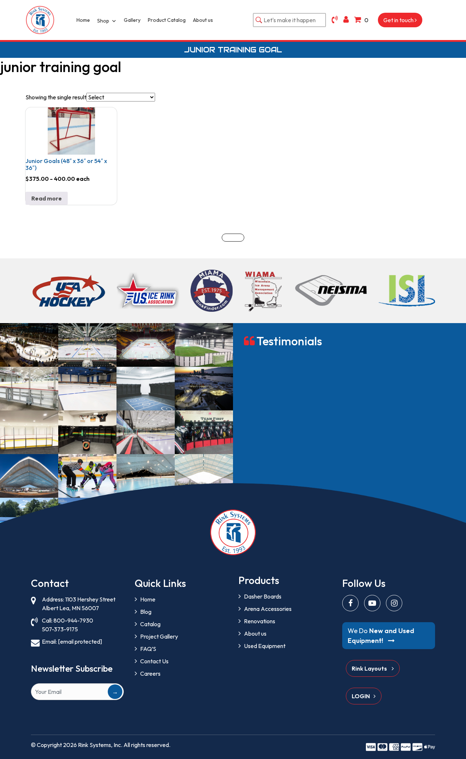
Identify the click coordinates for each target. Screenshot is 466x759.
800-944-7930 (73, 620)
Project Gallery (159, 636)
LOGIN (361, 696)
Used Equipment (264, 645)
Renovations (259, 621)
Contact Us (154, 661)
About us (203, 20)
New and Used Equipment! (381, 636)
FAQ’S (148, 648)
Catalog (150, 624)
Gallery (132, 20)
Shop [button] (103, 20)
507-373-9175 (60, 629)
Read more (46, 198)
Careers (150, 673)
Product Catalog (167, 20)
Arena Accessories (268, 608)
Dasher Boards (262, 596)
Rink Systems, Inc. (100, 744)
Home (83, 20)
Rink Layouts (370, 668)
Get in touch (399, 20)
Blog (145, 611)
